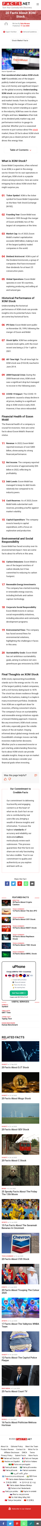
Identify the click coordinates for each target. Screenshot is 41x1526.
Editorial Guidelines (30, 32)
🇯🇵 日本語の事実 (10, 1482)
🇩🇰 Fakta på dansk (9, 1467)
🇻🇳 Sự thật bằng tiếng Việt (19, 1497)
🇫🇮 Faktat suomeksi (28, 1470)
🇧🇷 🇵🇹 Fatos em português (19, 1464)
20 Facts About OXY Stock (24, 919)
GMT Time (6, 1012)
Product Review (7, 1449)
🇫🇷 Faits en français (30, 1458)
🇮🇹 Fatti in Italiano (29, 1461)
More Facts (33, 1455)
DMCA (24, 1452)
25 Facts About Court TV (14, 1391)
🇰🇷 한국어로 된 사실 (27, 1482)
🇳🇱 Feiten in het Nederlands (19, 1488)
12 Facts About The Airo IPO (25, 911)
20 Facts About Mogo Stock (16, 1098)
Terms (32, 1452)
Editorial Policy (17, 1446)
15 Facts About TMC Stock (24, 945)
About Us (4, 1446)
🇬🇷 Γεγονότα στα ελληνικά (13, 1476)
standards (19, 829)
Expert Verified (11, 32)
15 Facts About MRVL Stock (25, 954)
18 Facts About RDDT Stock (25, 928)
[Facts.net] (16, 3)
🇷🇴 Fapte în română (28, 1491)
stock (35, 129)
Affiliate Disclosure (11, 1452)
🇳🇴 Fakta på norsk (10, 1470)
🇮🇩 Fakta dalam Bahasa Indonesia (19, 1479)
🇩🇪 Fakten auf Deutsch (10, 1458)
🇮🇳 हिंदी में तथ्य (32, 1476)
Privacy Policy (6, 1455)
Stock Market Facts (20, 40)
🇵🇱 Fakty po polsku (10, 1491)
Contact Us (20, 1449)
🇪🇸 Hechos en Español (11, 1461)
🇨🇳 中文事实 (29, 1500)
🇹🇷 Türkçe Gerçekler (13, 1500)
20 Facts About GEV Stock (15, 1129)
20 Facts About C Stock (14, 1160)
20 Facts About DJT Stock (15, 1067)
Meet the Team (31, 1446)
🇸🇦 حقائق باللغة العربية (19, 1473)
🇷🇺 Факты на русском (19, 1494)
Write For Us (33, 1449)
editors (19, 837)
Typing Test (7, 1019)
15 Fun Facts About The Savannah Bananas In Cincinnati (19, 1226)
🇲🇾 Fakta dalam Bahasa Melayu (19, 1485)
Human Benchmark (10, 1025)
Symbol (5, 1006)
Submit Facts (20, 1455)
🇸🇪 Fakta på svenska (28, 1467)
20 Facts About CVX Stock (15, 1259)
